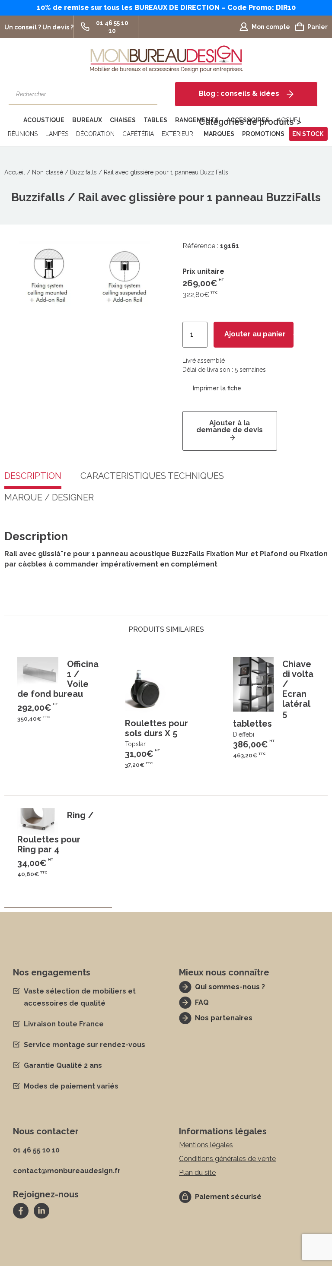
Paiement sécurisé (228, 1197)
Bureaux (87, 120)
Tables (155, 120)
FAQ (202, 1002)
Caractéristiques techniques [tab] (152, 476)
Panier (317, 26)
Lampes (56, 133)
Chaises (123, 120)
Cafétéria (138, 133)
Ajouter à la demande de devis (229, 426)
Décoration (95, 133)
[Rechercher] (146, 94)
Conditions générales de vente (227, 1159)
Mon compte (271, 26)
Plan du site (197, 1172)
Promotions (263, 133)
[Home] (12, 120)
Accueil (14, 172)
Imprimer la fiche (217, 388)
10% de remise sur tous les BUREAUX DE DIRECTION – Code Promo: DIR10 (166, 7)
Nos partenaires (223, 1018)
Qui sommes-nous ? (230, 987)
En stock (307, 133)
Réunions (23, 133)
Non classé (47, 172)
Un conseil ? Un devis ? (38, 27)
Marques (219, 133)
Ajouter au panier (255, 334)
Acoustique (43, 120)
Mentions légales (206, 1145)
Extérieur (177, 133)
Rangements (197, 120)
